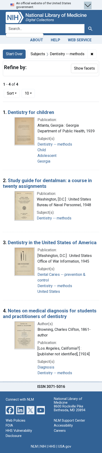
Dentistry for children (31, 112)
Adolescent (46, 155)
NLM (34, 447)
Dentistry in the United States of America (52, 242)
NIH (43, 447)
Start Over (14, 54)
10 (30, 93)
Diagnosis (45, 367)
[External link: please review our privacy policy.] (10, 410)
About (36, 40)
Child (41, 150)
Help (55, 40)
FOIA (9, 426)
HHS (52, 447)
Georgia (43, 161)
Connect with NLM (20, 400)
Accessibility (63, 426)
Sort (10, 93)
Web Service (80, 40)
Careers (60, 431)
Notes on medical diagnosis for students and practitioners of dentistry (50, 313)
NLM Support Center (69, 421)
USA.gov (64, 447)
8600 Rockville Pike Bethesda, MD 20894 (69, 408)
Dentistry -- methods (54, 144)
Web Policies (15, 421)
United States (48, 291)
